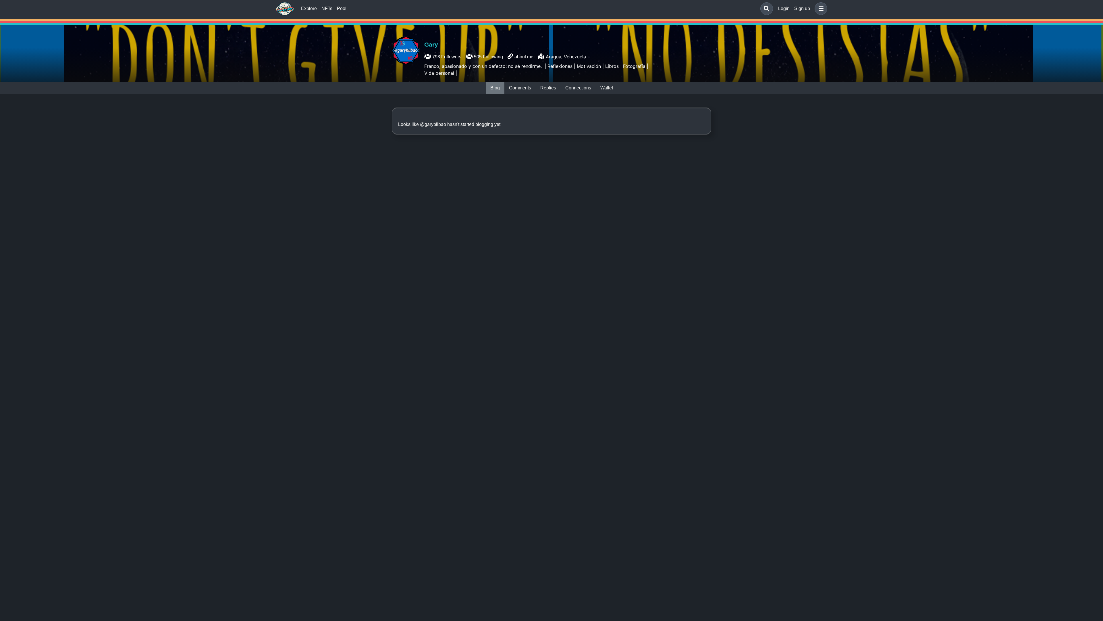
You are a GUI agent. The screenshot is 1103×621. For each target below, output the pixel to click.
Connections (578, 87)
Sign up (802, 8)
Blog (495, 87)
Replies (548, 87)
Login (784, 8)
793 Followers (446, 56)
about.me (523, 56)
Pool (341, 8)
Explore (309, 8)
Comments (520, 87)
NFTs (326, 8)
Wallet (606, 87)
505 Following (488, 56)
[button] (819, 8)
